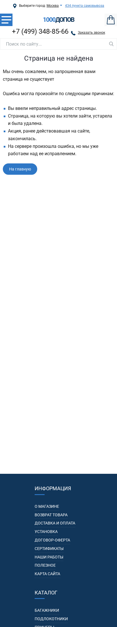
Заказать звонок (91, 33)
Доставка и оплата (55, 523)
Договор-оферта (52, 540)
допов (58, 20)
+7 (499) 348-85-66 (40, 31)
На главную (20, 169)
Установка (46, 531)
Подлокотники (51, 619)
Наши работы (49, 557)
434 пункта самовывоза (84, 6)
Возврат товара (51, 515)
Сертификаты (49, 548)
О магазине (47, 506)
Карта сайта (47, 573)
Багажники (47, 610)
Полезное (45, 565)
